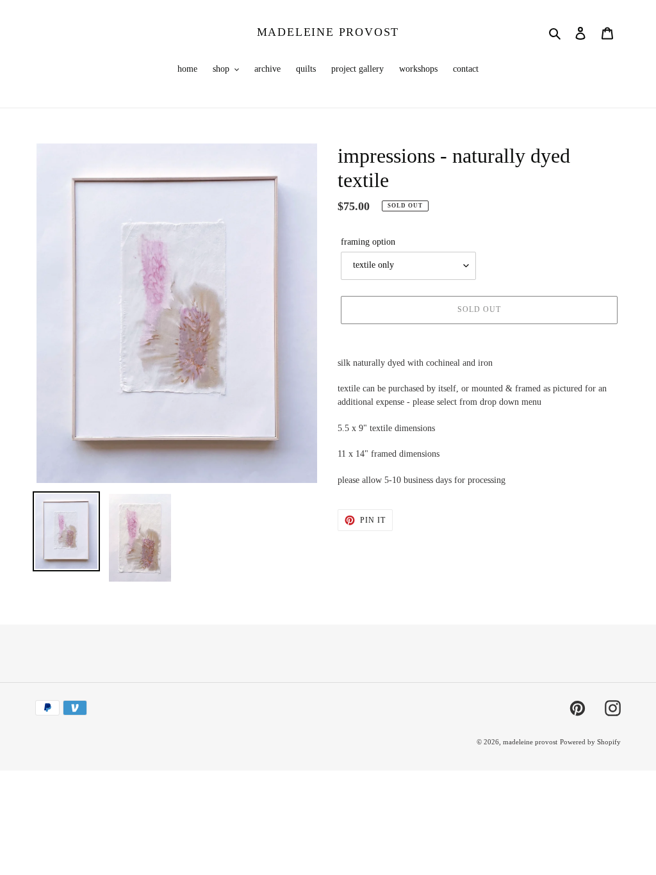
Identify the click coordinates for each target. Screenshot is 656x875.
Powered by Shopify (590, 742)
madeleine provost (328, 32)
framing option (368, 242)
